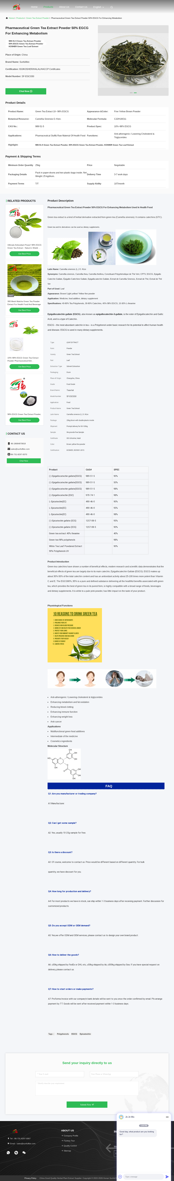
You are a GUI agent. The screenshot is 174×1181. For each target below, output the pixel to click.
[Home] (16, 7)
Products (48, 7)
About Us (64, 7)
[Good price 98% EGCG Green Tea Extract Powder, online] (24, 393)
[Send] (167, 1177)
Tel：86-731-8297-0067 (20, 1138)
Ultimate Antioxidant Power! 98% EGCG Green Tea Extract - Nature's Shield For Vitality (24, 248)
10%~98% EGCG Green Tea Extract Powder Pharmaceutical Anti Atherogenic (22, 361)
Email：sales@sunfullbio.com (22, 1143)
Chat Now (24, 91)
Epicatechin (85, 1034)
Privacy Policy (30, 1178)
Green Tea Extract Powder (37, 18)
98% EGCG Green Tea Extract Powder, (24, 414)
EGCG (74, 1034)
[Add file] (120, 1177)
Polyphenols (63, 1034)
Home (34, 7)
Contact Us (81, 7)
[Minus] (167, 1117)
